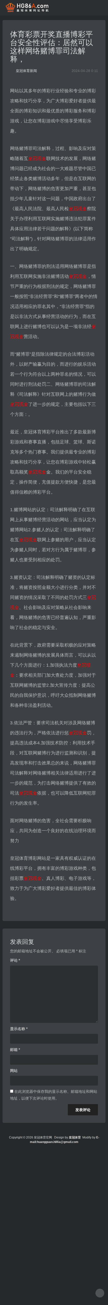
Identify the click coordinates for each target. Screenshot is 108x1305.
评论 (15, 960)
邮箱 (15, 1049)
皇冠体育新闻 (26, 71)
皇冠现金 (37, 158)
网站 (14, 1070)
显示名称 (19, 1029)
